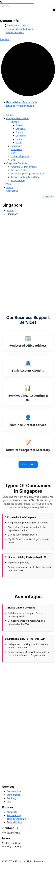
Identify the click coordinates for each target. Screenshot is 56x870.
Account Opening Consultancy (27, 173)
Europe (15, 121)
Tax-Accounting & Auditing (25, 177)
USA (13, 152)
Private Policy (14, 815)
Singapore (16, 146)
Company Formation (17, 118)
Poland (19, 125)
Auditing (11, 798)
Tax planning (18, 180)
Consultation (14, 791)
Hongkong (17, 149)
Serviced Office (19, 170)
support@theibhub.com (20, 29)
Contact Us (12, 190)
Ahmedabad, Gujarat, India (22, 102)
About (9, 187)
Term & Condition (16, 818)
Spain (19, 142)
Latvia (19, 139)
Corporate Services (16, 163)
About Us (12, 812)
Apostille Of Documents (24, 166)
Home (9, 115)
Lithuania (21, 128)
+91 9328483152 (15, 32)
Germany (21, 135)
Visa (8, 183)
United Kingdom (20, 156)
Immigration (14, 794)
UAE (13, 159)
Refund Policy (14, 822)
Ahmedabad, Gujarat (17, 25)
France (19, 132)
